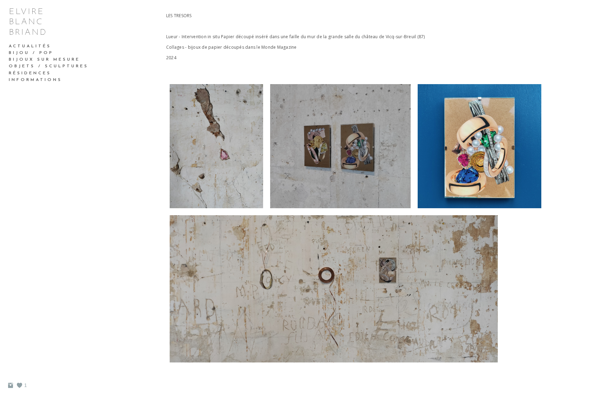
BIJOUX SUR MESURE (44, 59)
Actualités (30, 46)
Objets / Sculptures (49, 66)
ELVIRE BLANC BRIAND (28, 22)
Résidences (30, 73)
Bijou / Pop (31, 53)
